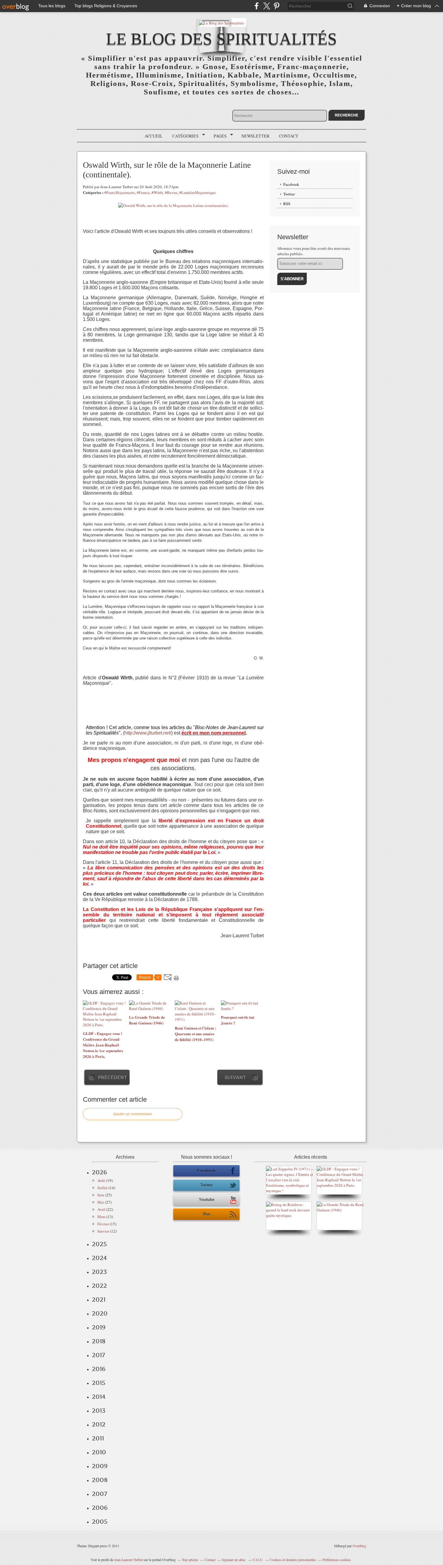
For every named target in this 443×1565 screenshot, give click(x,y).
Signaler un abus (234, 1559)
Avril (101, 1209)
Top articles (190, 1559)
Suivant (235, 1077)
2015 (98, 1382)
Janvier (103, 1231)
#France (143, 192)
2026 (99, 1172)
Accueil (154, 136)
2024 (99, 1258)
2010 (99, 1452)
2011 (98, 1438)
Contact (288, 136)
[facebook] (256, 5)
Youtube (206, 1199)
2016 (98, 1369)
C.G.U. (258, 1559)
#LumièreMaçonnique (197, 192)
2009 (100, 1466)
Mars (101, 1216)
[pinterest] (276, 5)
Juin (100, 1195)
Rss (206, 1214)
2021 (98, 1299)
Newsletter (255, 136)
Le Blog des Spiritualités (221, 39)
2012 (98, 1424)
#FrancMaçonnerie (119, 192)
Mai (100, 1202)
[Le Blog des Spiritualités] (221, 22)
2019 (98, 1327)
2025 (99, 1244)
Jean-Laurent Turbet (128, 1559)
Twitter (289, 194)
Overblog (359, 1545)
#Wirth (157, 192)
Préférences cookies (336, 1559)
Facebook (291, 184)
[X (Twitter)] (266, 5)
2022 (99, 1285)
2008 (100, 1480)
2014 (98, 1396)
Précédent (112, 1077)
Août (101, 1180)
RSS (286, 203)
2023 (99, 1271)
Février (103, 1224)
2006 (100, 1507)
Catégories (183, 136)
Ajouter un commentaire (132, 1114)
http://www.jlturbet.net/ (147, 732)
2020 (100, 1313)
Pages (218, 136)
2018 (98, 1341)
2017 (98, 1355)
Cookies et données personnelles (293, 1559)
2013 (98, 1410)
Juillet (102, 1187)
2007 (99, 1493)
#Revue (171, 192)
